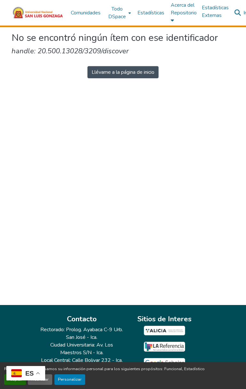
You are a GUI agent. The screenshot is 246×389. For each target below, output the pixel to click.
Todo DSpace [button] (117, 12)
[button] (38, 12)
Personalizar (70, 379)
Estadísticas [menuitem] (150, 12)
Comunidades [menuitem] (86, 12)
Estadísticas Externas (215, 11)
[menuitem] (119, 12)
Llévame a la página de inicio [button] (123, 72)
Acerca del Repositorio (184, 9)
